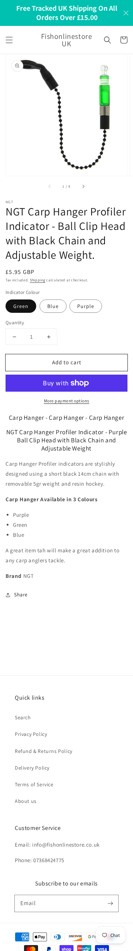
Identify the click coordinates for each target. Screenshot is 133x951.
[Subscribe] (110, 903)
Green (20, 306)
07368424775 (48, 860)
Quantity (15, 322)
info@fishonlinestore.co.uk (66, 844)
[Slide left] (50, 186)
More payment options (66, 400)
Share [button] (21, 594)
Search (23, 717)
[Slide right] (83, 186)
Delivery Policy (32, 767)
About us (26, 801)
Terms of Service (34, 784)
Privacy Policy (31, 734)
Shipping (37, 280)
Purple (85, 306)
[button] (9, 40)
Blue (53, 306)
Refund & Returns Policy (43, 751)
